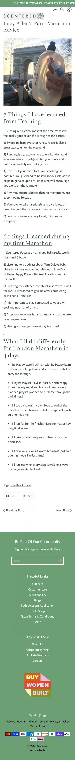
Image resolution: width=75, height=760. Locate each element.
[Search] (62, 9)
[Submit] (60, 561)
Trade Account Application (38, 605)
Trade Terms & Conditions (37, 616)
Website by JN (37, 750)
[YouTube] (44, 715)
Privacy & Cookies (59, 721)
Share (13, 496)
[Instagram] (30, 715)
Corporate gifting (37, 649)
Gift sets (37, 584)
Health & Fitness (20, 485)
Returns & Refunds (27, 721)
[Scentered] (23, 16)
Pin (29, 496)
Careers (37, 660)
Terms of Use (37, 726)
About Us (37, 644)
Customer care (37, 589)
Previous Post (15, 510)
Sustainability (37, 595)
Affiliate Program (37, 655)
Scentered (42, 746)
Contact (44, 721)
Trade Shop (37, 611)
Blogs (37, 600)
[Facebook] (35, 715)
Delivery (10, 721)
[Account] (55, 9)
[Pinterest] (40, 715)
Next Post (62, 510)
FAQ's (37, 622)
